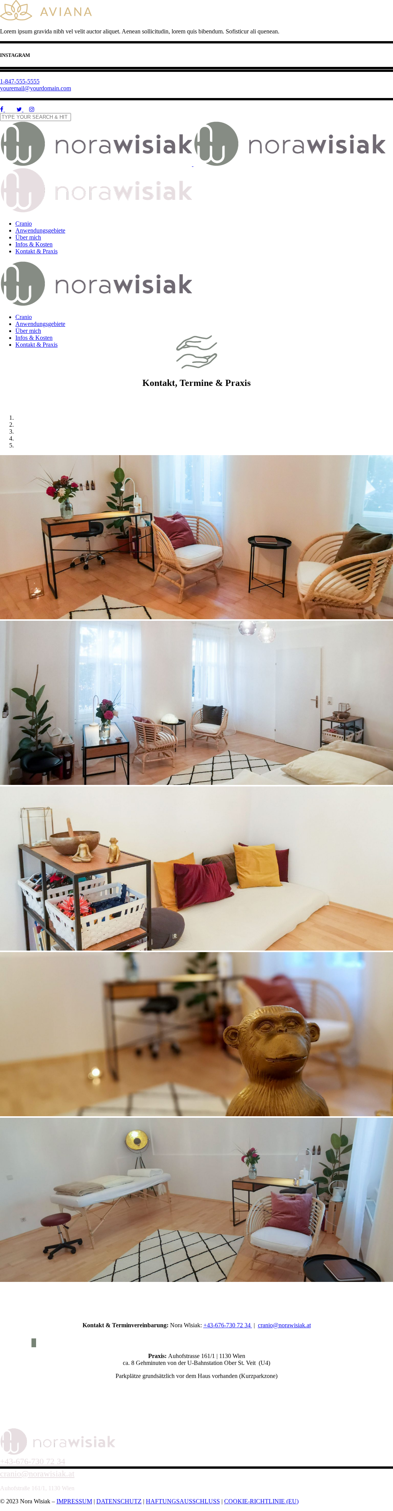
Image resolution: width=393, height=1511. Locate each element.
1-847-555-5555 (20, 81)
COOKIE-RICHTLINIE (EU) (261, 1501)
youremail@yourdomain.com (35, 88)
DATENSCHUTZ (119, 1501)
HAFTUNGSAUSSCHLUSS (183, 1501)
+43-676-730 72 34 (227, 1325)
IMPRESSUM (74, 1501)
